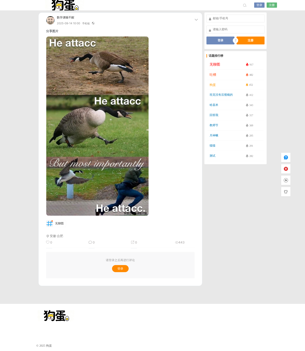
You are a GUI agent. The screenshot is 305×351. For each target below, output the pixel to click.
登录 (259, 5)
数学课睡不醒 (65, 17)
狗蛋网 (64, 5)
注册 (272, 5)
